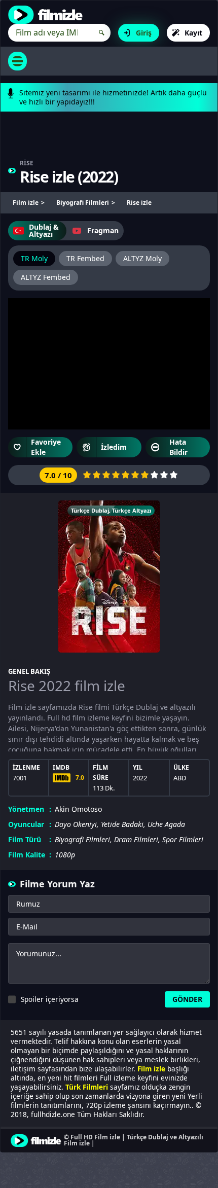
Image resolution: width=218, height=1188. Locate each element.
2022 (98, 176)
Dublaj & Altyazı (44, 230)
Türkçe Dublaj (90, 510)
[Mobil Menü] (17, 61)
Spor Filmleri (182, 839)
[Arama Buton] (102, 33)
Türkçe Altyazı (131, 510)
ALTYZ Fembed (45, 277)
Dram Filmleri (136, 839)
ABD (179, 777)
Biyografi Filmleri (82, 839)
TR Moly (34, 258)
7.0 (80, 777)
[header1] (109, 140)
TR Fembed (85, 258)
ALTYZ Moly (142, 258)
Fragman (103, 230)
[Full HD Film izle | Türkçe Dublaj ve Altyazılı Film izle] (47, 15)
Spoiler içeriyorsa (50, 999)
